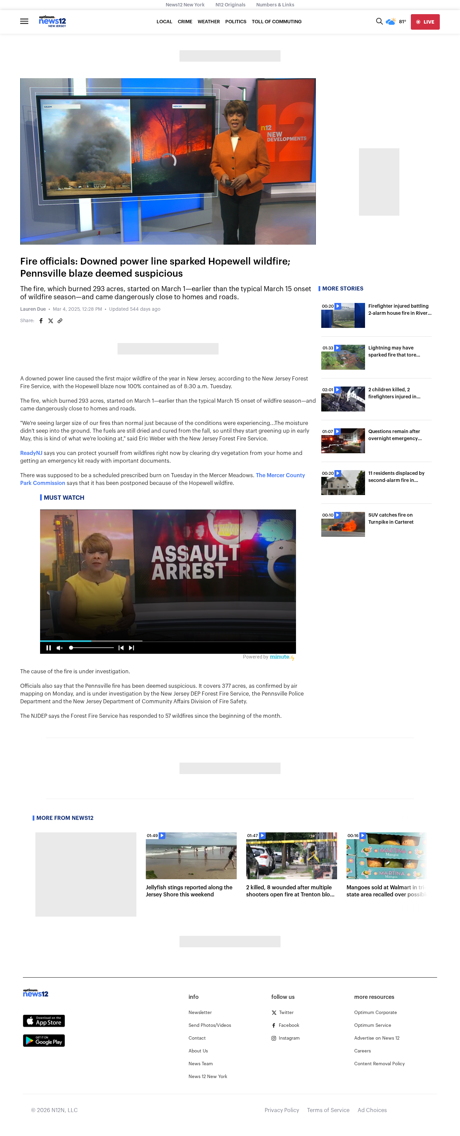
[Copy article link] (60, 321)
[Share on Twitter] (50, 321)
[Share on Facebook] (41, 321)
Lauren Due (33, 309)
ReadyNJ (31, 453)
